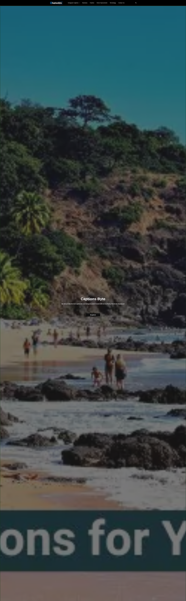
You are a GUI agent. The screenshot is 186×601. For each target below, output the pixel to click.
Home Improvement (102, 3)
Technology (113, 3)
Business (84, 3)
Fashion (92, 3)
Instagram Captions (73, 3)
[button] (79, 3)
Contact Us (121, 3)
